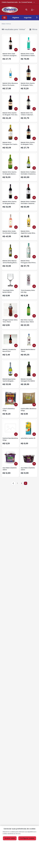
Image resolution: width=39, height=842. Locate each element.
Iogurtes (27, 17)
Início (3, 24)
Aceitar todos (10, 838)
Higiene (15, 17)
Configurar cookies (27, 838)
